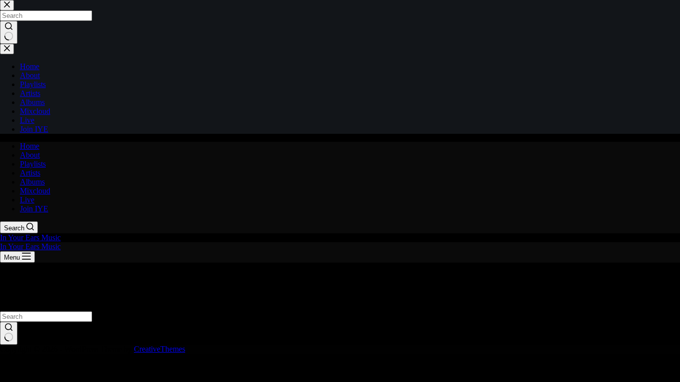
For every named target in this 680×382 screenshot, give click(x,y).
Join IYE (34, 208)
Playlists (33, 164)
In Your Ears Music (30, 237)
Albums (32, 182)
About (30, 155)
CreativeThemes (159, 349)
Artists (30, 173)
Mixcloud (35, 191)
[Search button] (8, 333)
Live (27, 199)
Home (29, 146)
